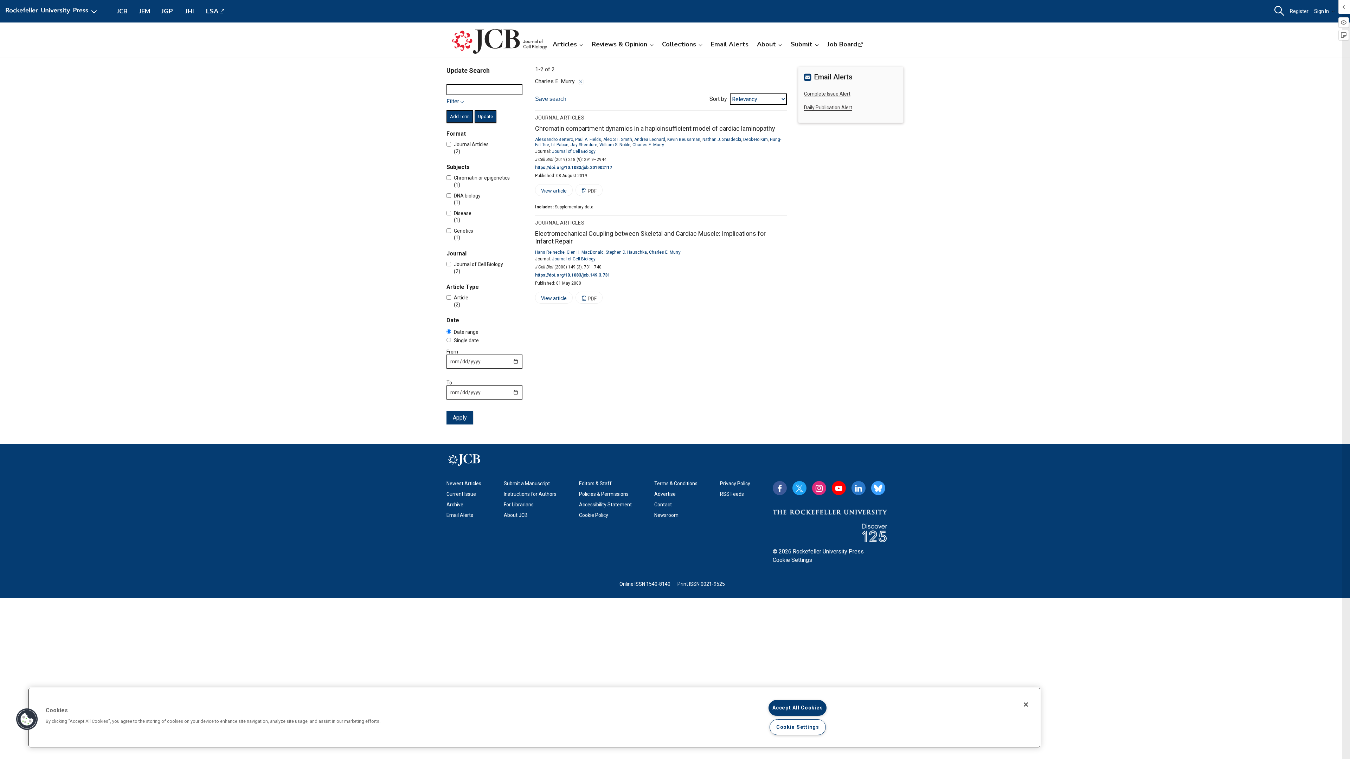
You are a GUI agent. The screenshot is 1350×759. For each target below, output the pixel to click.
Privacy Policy (735, 483)
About (766, 44)
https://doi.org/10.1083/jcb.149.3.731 (572, 275)
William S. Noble (614, 144)
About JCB (516, 515)
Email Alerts (729, 44)
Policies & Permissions (604, 494)
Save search (550, 99)
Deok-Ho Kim (755, 139)
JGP (167, 11)
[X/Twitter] (799, 488)
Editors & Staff (595, 483)
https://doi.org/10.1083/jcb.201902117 (573, 167)
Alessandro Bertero (554, 139)
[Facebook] (780, 488)
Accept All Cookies (797, 708)
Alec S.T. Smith (617, 139)
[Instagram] (819, 488)
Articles (565, 44)
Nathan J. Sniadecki (721, 139)
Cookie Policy (593, 515)
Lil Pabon (559, 144)
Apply (460, 417)
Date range (466, 332)
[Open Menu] (52, 11)
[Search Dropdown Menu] (1279, 11)
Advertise (665, 494)
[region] (534, 717)
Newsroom (666, 515)
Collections (679, 44)
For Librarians (519, 504)
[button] (27, 719)
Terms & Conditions (676, 483)
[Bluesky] (878, 488)
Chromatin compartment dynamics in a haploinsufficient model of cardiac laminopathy (655, 128)
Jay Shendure (584, 144)
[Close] (581, 82)
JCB (122, 11)
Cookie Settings (792, 560)
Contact (663, 504)
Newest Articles (463, 483)
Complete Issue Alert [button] (827, 94)
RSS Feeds (732, 494)
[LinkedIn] (858, 488)
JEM (144, 11)
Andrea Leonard (649, 139)
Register (1299, 11)
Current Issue (461, 494)
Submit (801, 44)
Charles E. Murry (648, 144)
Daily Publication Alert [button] (828, 107)
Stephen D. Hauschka (626, 252)
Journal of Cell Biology (574, 151)
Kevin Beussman (683, 139)
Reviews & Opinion (619, 44)
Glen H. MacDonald (585, 252)
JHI (189, 11)
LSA (212, 11)
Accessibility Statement (605, 504)
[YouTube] (839, 488)
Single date (466, 340)
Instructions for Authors (530, 494)
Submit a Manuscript (527, 483)
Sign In (1321, 11)
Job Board (842, 44)
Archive (454, 504)
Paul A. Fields (588, 139)
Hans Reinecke (550, 252)
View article (551, 192)
